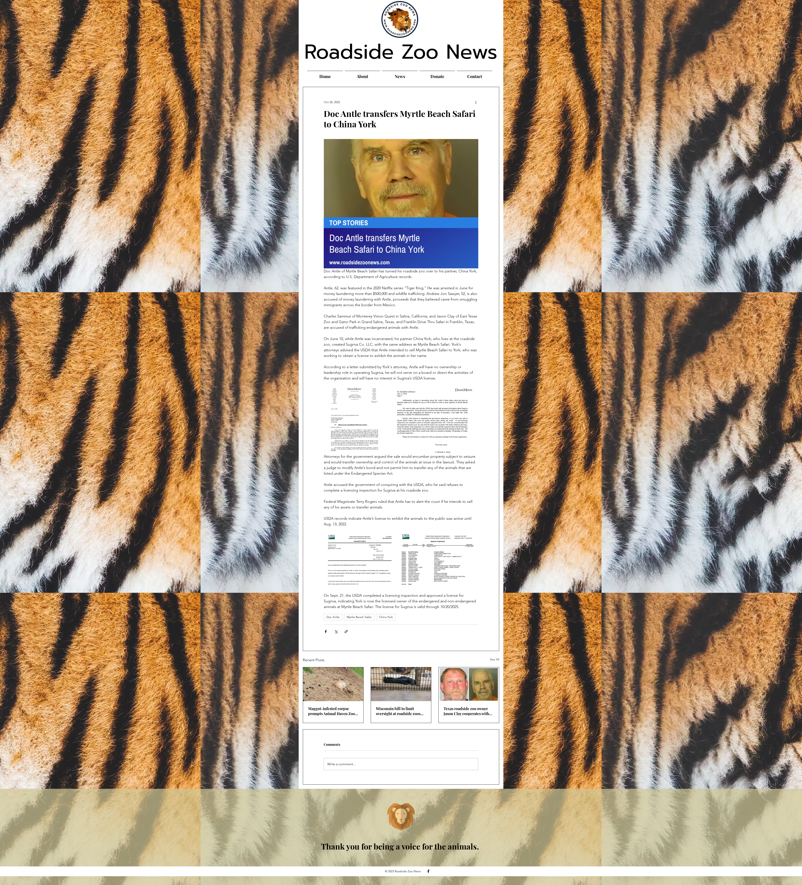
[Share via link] (346, 631)
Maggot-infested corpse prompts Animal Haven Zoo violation (331, 711)
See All (494, 659)
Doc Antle (333, 617)
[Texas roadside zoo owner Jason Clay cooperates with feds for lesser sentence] (469, 684)
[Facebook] (428, 871)
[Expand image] (354, 420)
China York (386, 617)
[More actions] (475, 102)
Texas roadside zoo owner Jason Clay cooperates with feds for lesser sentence (466, 711)
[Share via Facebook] (326, 631)
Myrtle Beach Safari (359, 617)
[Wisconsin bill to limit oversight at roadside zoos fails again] (401, 684)
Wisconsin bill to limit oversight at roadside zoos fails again (398, 711)
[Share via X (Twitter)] (336, 631)
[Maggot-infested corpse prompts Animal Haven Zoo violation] (333, 684)
